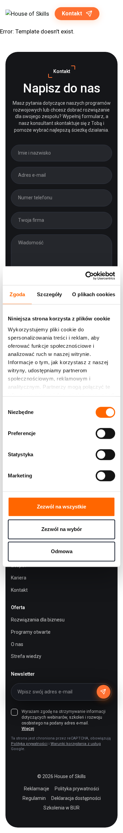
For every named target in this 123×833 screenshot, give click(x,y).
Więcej (28, 728)
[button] (111, 13)
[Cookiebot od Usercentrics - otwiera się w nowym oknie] (86, 275)
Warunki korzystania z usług (76, 744)
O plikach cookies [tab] (93, 294)
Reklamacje (36, 788)
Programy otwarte (31, 632)
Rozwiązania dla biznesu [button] (38, 619)
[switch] (105, 433)
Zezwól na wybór (61, 529)
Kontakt (72, 13)
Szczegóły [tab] (49, 294)
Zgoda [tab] (17, 294)
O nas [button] (17, 644)
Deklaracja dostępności (76, 798)
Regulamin (34, 798)
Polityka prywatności (29, 744)
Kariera (18, 577)
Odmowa (61, 551)
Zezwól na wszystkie (61, 506)
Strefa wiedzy (26, 656)
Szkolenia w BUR (61, 807)
